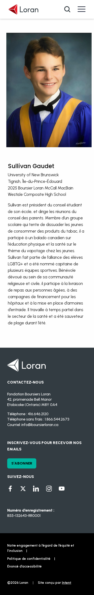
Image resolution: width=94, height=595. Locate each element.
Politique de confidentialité (28, 558)
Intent (66, 582)
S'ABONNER (21, 463)
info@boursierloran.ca (39, 424)
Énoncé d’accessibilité (24, 566)
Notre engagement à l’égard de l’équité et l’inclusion (40, 548)
